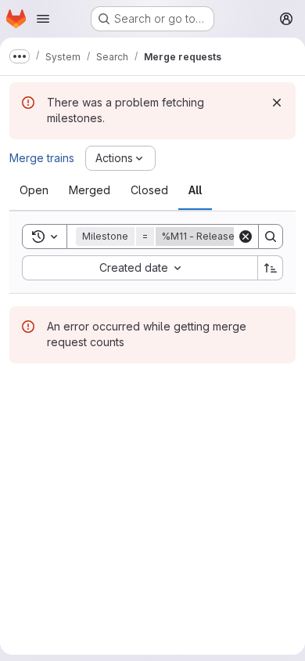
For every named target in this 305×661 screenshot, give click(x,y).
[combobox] (139, 267)
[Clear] (245, 236)
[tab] (34, 190)
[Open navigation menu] (43, 18)
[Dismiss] (276, 102)
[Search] (270, 236)
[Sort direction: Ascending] (270, 267)
